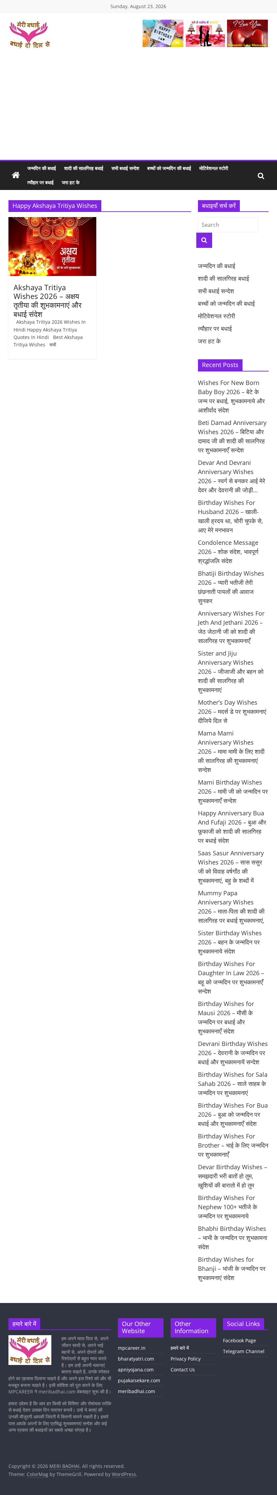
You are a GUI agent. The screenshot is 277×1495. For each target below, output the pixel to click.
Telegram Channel (244, 1351)
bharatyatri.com (136, 1358)
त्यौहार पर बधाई (40, 182)
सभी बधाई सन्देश (125, 168)
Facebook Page (239, 1340)
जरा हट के (70, 182)
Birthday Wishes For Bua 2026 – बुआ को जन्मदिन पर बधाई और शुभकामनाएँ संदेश (233, 1114)
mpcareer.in (132, 1348)
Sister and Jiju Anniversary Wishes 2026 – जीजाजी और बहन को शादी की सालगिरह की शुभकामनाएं (230, 671)
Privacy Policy (186, 1358)
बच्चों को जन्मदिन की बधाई (169, 168)
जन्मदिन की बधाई (41, 168)
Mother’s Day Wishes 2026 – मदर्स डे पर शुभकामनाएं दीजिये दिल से (232, 711)
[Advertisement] (138, 109)
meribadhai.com (136, 1391)
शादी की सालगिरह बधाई (83, 168)
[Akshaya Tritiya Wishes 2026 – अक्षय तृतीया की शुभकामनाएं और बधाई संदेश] (52, 221)
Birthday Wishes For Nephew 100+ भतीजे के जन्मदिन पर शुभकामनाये (227, 1207)
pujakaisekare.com (139, 1380)
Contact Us (183, 1369)
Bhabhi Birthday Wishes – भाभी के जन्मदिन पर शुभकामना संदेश (232, 1237)
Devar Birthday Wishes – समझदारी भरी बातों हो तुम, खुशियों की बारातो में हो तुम (232, 1176)
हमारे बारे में (180, 1348)
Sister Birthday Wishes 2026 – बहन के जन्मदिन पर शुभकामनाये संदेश (230, 942)
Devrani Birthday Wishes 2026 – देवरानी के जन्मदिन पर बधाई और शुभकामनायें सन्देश (233, 1053)
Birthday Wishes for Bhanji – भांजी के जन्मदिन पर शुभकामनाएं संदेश (232, 1268)
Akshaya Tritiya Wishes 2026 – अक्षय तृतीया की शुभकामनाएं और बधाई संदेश (48, 300)
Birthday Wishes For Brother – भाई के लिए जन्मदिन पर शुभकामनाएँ (233, 1145)
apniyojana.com (136, 1369)
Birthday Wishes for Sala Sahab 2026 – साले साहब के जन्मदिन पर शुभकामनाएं (233, 1083)
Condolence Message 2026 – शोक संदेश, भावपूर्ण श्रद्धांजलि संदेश (228, 551)
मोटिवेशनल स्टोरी (213, 168)
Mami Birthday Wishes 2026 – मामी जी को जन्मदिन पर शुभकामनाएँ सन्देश (233, 791)
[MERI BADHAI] (15, 175)
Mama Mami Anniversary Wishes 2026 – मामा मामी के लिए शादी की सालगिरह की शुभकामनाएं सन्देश (231, 751)
